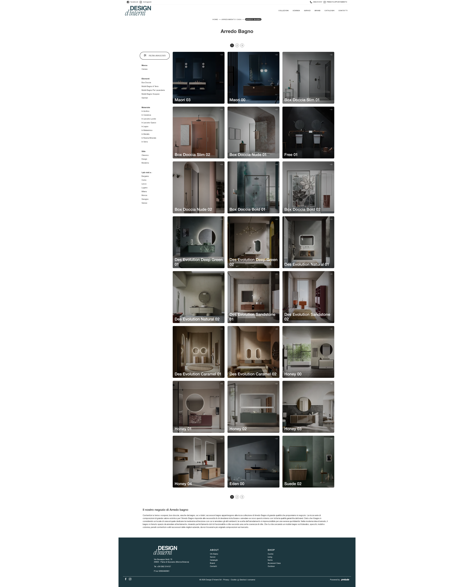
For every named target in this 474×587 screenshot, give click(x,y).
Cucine (270, 554)
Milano (144, 191)
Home (215, 19)
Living (270, 557)
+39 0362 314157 (164, 567)
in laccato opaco (149, 123)
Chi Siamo (214, 554)
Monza (144, 195)
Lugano (145, 188)
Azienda (296, 10)
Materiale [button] (146, 107)
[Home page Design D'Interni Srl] (138, 10)
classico (145, 155)
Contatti (343, 10)
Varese (144, 203)
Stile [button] (144, 151)
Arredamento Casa (232, 19)
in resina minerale (149, 138)
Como (144, 180)
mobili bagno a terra (150, 86)
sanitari (145, 98)
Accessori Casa (274, 563)
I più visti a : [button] (147, 172)
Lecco (144, 184)
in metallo (145, 134)
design (144, 159)
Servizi (307, 10)
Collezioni (283, 10)
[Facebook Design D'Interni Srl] (125, 579)
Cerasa (144, 69)
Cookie (234, 580)
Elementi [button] (145, 78)
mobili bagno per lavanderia (153, 90)
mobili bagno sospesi (150, 94)
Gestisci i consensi (247, 580)
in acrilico (145, 111)
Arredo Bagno (253, 19)
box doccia (146, 83)
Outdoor (271, 566)
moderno (145, 163)
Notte (270, 560)
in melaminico (147, 130)
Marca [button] (144, 65)
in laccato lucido (149, 119)
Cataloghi (330, 10)
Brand (318, 10)
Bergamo (145, 176)
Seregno (145, 199)
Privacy (226, 580)
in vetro (145, 142)
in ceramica (146, 115)
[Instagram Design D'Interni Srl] (129, 579)
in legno (145, 126)
